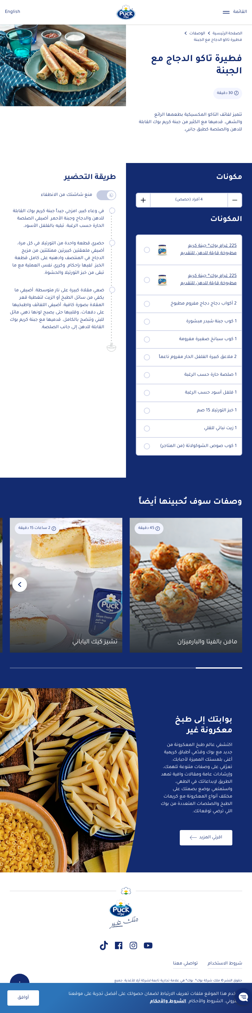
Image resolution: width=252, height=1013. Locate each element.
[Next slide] (19, 584)
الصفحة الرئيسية (227, 34)
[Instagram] (133, 945)
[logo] (126, 12)
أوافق (23, 998)
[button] (243, 996)
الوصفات (197, 34)
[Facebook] (119, 945)
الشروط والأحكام (168, 1001)
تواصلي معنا (185, 963)
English (12, 12)
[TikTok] (104, 945)
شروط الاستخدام (225, 963)
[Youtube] (148, 945)
